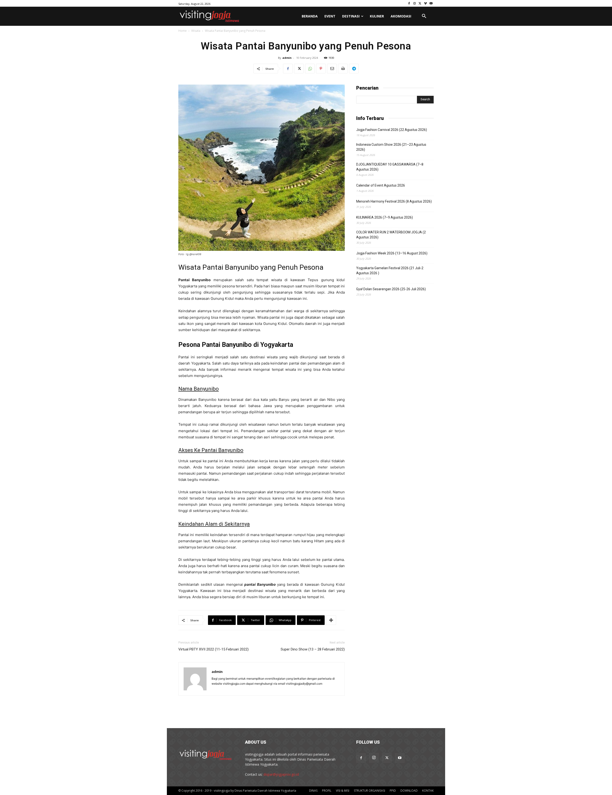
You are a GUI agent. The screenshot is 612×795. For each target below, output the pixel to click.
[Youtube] (431, 3)
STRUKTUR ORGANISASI (369, 791)
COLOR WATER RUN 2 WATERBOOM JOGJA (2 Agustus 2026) (391, 234)
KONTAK (428, 791)
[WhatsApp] (310, 68)
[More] (331, 620)
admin (287, 57)
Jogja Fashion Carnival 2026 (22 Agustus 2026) (391, 130)
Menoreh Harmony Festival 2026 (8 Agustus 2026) (394, 201)
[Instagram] (414, 3)
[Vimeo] (425, 3)
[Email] (332, 68)
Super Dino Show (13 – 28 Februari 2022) (313, 649)
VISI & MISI (342, 791)
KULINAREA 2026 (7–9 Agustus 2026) (384, 217)
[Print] (343, 68)
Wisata (195, 31)
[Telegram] (354, 68)
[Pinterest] (321, 68)
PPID (393, 791)
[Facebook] (409, 3)
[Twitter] (420, 3)
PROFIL (326, 791)
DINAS (313, 791)
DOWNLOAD (409, 791)
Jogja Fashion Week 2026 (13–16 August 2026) (391, 253)
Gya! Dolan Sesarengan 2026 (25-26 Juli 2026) (391, 289)
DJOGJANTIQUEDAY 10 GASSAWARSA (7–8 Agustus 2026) (389, 166)
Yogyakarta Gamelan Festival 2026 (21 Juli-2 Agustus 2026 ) (389, 270)
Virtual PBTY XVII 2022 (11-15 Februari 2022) (213, 649)
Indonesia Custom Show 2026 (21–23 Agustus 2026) (391, 147)
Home (182, 31)
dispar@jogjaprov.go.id (281, 774)
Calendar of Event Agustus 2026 (380, 185)
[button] (424, 16)
